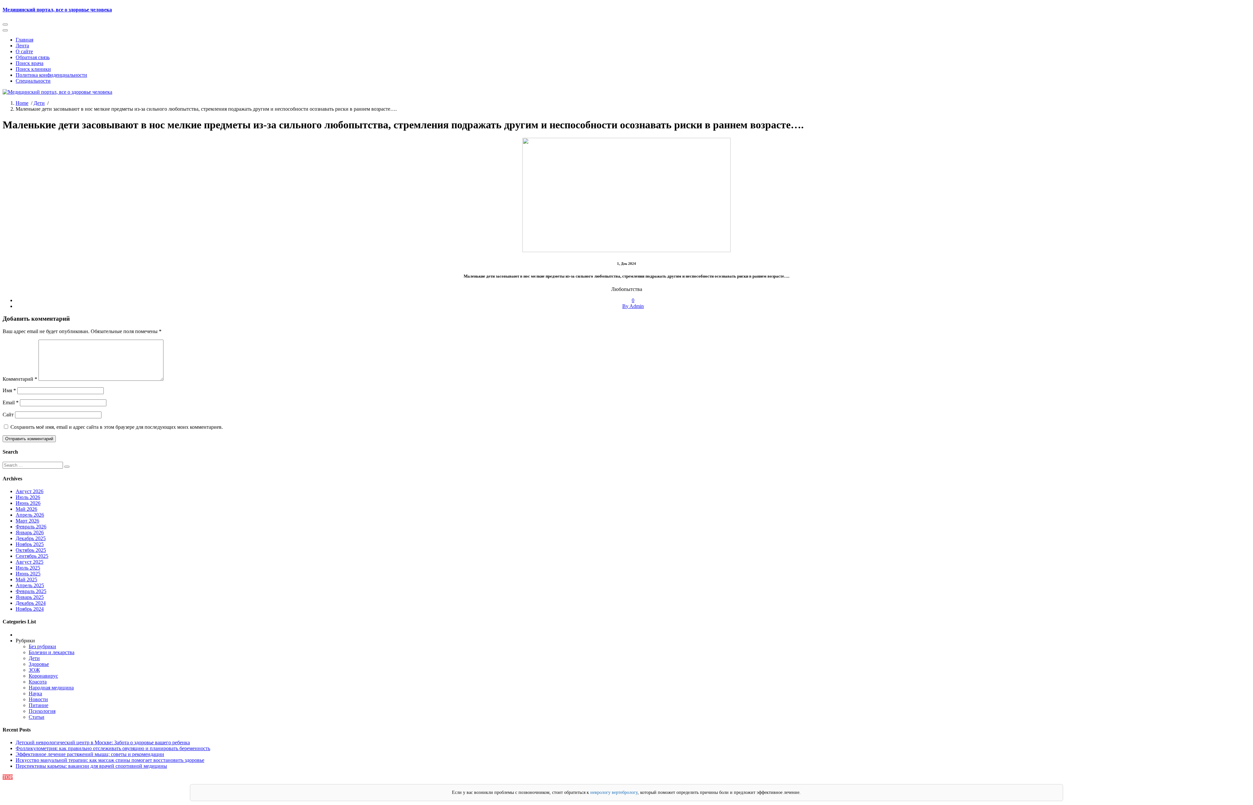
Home (22, 103)
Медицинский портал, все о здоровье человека (57, 9)
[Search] (67, 467)
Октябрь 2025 (31, 550)
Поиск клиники (33, 69)
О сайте (24, 51)
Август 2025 (29, 562)
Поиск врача (29, 63)
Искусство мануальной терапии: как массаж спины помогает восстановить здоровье (110, 760)
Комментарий (20, 379)
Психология (42, 711)
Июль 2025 (28, 568)
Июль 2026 (28, 497)
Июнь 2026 (28, 503)
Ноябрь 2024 (30, 609)
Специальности (33, 81)
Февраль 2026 (31, 526)
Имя (9, 390)
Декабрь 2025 (31, 538)
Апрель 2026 (30, 515)
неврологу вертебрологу (614, 792)
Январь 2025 (30, 597)
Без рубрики (42, 646)
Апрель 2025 (30, 585)
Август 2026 (29, 491)
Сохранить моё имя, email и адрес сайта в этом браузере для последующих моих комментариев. (116, 427)
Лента (22, 45)
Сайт (8, 414)
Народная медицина (51, 687)
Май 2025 (26, 579)
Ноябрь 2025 (30, 544)
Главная (24, 39)
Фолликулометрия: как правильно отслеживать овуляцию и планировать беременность (113, 748)
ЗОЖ (34, 670)
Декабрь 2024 (31, 603)
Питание (38, 705)
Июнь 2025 (28, 573)
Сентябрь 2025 (32, 556)
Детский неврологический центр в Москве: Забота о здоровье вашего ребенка (103, 742)
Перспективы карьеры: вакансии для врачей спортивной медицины (91, 766)
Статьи (36, 717)
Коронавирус (43, 676)
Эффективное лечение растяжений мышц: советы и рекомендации (90, 754)
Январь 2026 (30, 532)
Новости (38, 699)
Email (11, 402)
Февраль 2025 (31, 591)
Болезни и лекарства (51, 652)
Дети (39, 103)
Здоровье (39, 664)
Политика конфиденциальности (51, 75)
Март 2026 (27, 520)
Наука (35, 693)
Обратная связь (33, 57)
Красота (38, 681)
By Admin (633, 306)
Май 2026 (26, 509)
